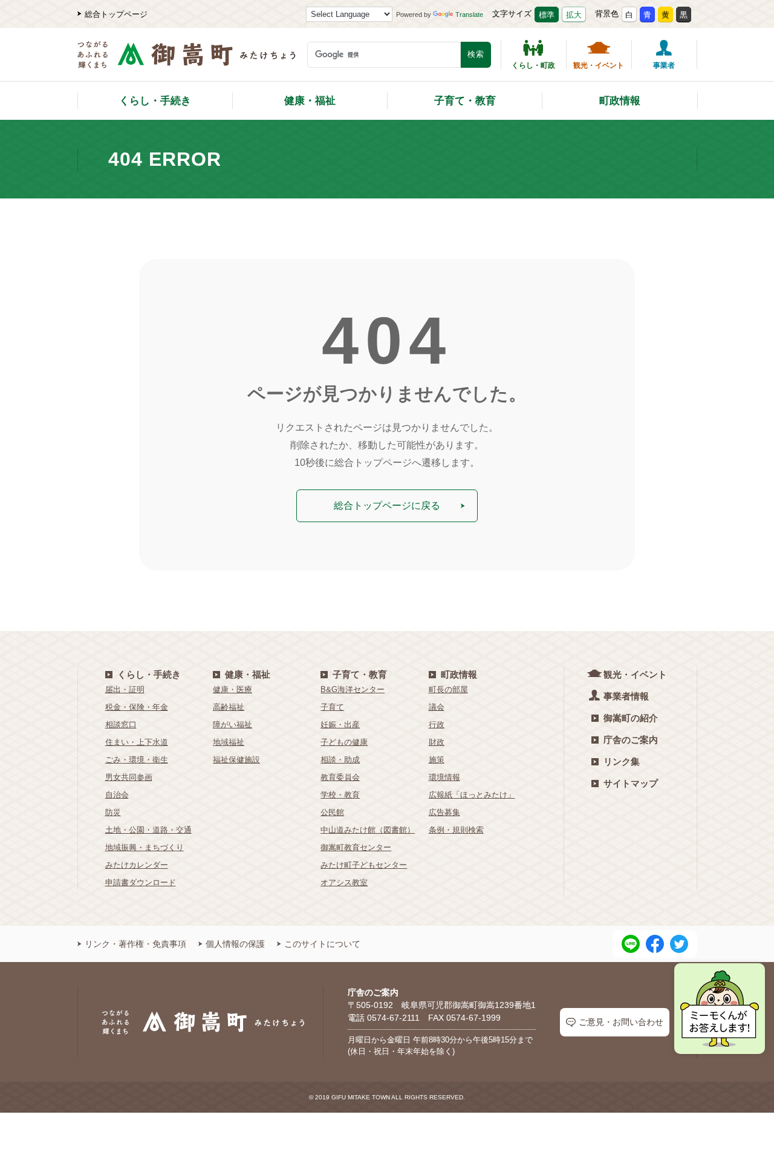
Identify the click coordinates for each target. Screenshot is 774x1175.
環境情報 (444, 777)
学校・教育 (340, 794)
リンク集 (621, 761)
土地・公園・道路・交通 (148, 829)
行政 (436, 724)
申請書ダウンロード (140, 882)
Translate (469, 14)
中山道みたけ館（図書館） (367, 829)
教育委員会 (340, 777)
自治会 (117, 794)
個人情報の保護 (235, 944)
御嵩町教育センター (355, 847)
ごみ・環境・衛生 (136, 759)
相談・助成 (340, 759)
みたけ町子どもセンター (363, 864)
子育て (332, 707)
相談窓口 (121, 724)
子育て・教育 (465, 100)
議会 (436, 707)
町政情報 (619, 100)
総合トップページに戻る (387, 505)
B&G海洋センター (352, 689)
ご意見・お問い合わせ (621, 1022)
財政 (436, 742)
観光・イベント (598, 65)
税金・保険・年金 (136, 707)
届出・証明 (125, 689)
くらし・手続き (155, 100)
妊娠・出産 (340, 724)
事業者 (664, 65)
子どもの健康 (344, 742)
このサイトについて (322, 944)
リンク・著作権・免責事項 (135, 944)
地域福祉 (228, 742)
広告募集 (444, 812)
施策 (436, 759)
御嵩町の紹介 (630, 718)
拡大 (574, 14)
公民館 (332, 812)
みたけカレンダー (136, 864)
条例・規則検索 (456, 829)
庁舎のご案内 (630, 740)
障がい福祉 (232, 724)
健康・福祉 (310, 100)
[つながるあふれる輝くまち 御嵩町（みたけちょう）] (186, 61)
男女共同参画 (128, 777)
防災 (113, 812)
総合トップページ (116, 14)
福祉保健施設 (236, 759)
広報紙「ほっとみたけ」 (472, 794)
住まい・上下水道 (136, 742)
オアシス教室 (344, 882)
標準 (546, 14)
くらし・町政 (533, 65)
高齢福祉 (228, 707)
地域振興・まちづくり (144, 847)
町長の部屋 (448, 689)
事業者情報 (626, 696)
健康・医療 (232, 689)
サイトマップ (630, 783)
